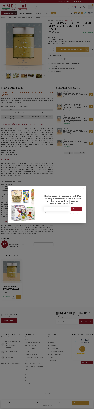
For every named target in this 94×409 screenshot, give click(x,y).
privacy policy (73, 213)
